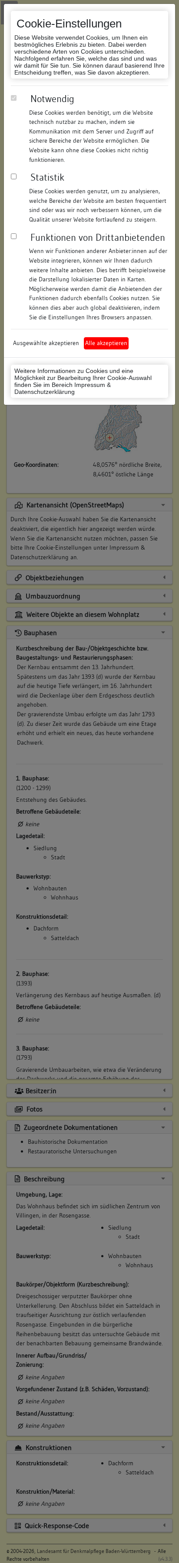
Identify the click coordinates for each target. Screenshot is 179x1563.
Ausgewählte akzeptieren (46, 343)
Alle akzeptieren (106, 343)
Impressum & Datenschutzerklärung (62, 388)
